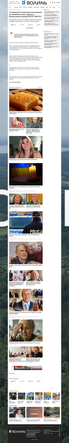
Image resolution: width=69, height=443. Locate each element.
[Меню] (10, 7)
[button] (17, 1)
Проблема (30, 7)
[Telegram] (57, 3)
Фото (50, 7)
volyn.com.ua (39, 426)
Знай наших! (36, 7)
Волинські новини (12, 9)
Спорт (47, 7)
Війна (20, 7)
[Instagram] (54, 3)
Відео (54, 7)
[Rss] (59, 436)
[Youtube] (59, 3)
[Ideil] (34, 439)
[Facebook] (50, 3)
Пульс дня (16, 7)
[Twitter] (52, 3)
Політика (25, 7)
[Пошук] (59, 7)
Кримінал (42, 7)
